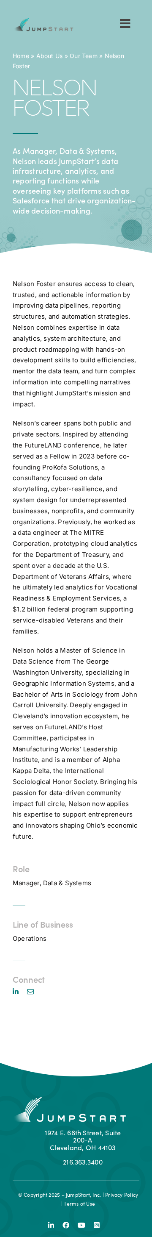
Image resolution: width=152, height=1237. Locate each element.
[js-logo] (43, 21)
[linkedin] (16, 991)
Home (21, 55)
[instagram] (97, 1225)
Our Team (84, 55)
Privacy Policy (121, 1194)
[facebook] (65, 1225)
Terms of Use (79, 1203)
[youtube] (81, 1225)
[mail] (30, 991)
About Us (49, 55)
